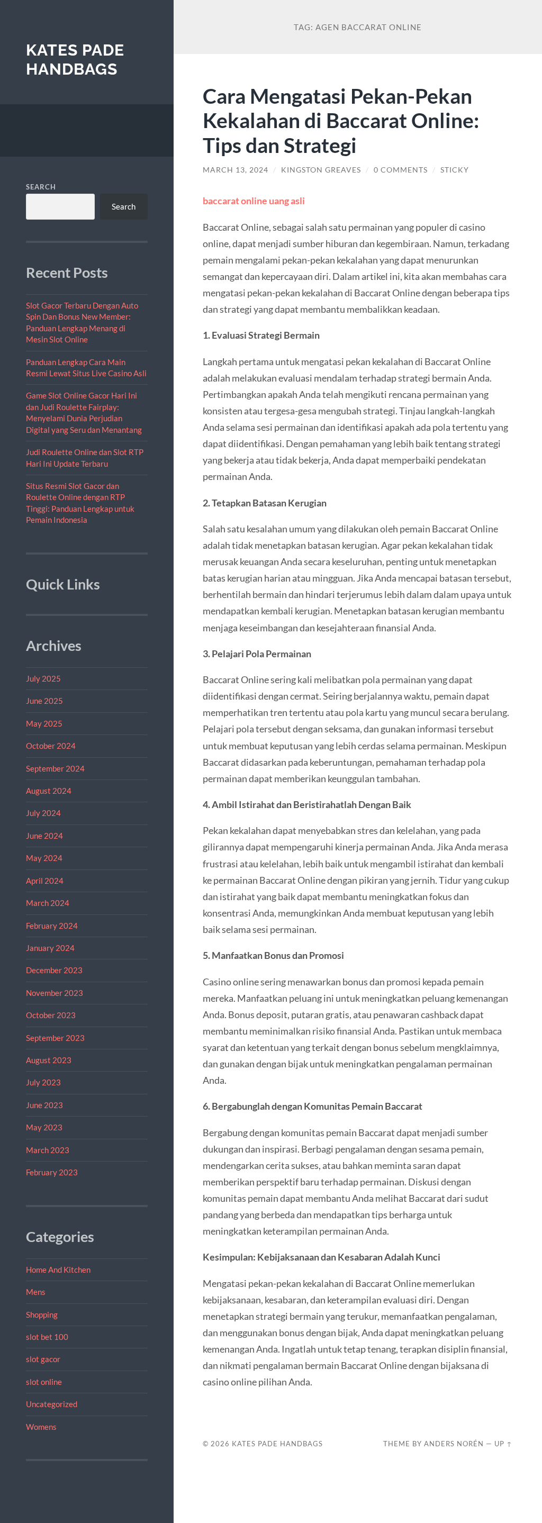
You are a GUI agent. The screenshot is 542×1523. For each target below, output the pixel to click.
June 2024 (44, 835)
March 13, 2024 (235, 170)
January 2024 (50, 948)
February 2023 (52, 1172)
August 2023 (48, 1060)
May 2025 (44, 723)
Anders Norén (454, 1443)
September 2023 (55, 1037)
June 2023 (44, 1105)
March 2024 (47, 903)
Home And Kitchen (58, 1269)
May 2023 (44, 1127)
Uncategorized (51, 1404)
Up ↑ (503, 1443)
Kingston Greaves (321, 170)
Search (41, 187)
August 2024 (48, 790)
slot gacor (43, 1359)
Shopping (42, 1314)
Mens (36, 1292)
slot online (44, 1381)
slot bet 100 (47, 1336)
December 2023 (54, 970)
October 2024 (51, 745)
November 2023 (54, 993)
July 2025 (43, 678)
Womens (41, 1426)
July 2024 (43, 813)
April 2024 (45, 880)
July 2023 (43, 1082)
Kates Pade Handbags (75, 59)
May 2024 (44, 858)
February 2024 (52, 925)
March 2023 (47, 1150)
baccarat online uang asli (254, 200)
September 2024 (55, 768)
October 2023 (51, 1015)
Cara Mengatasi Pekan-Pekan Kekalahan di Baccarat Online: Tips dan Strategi (341, 120)
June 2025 (44, 700)
